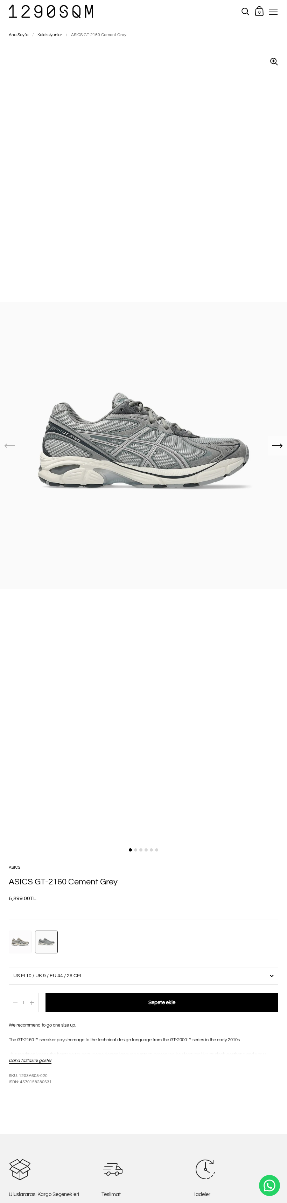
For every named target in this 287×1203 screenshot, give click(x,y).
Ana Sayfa (18, 35)
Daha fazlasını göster (30, 1060)
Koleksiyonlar (49, 35)
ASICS (14, 867)
